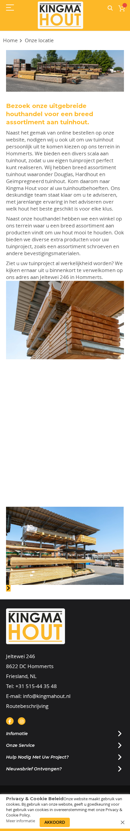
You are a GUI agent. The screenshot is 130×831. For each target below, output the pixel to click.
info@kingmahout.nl (46, 696)
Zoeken (110, 8)
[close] (122, 822)
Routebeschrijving (27, 706)
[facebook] (10, 721)
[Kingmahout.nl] (60, 15)
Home (10, 40)
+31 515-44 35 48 (36, 686)
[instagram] (21, 721)
